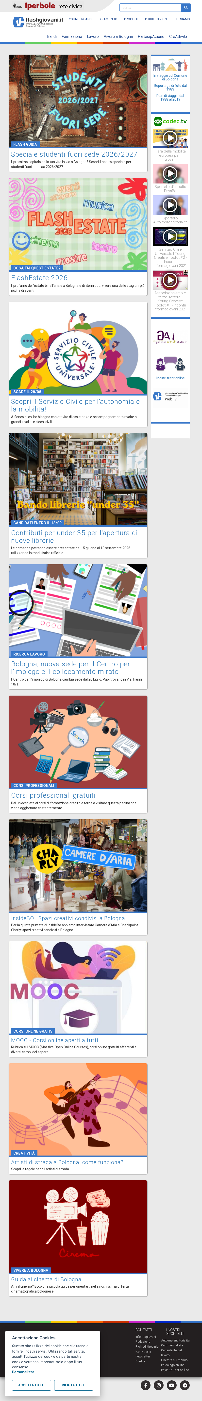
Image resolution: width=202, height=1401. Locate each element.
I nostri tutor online (170, 378)
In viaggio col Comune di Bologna (170, 77)
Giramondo (108, 19)
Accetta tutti (31, 1385)
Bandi (52, 36)
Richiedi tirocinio (146, 1346)
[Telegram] (185, 1385)
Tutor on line (180, 1370)
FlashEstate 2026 (39, 278)
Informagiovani (145, 1337)
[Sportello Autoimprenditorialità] (170, 205)
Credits (140, 1361)
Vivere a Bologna (118, 36)
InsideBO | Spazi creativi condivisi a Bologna (68, 918)
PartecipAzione (151, 36)
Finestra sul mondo (174, 1360)
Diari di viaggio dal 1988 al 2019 (170, 97)
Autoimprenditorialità (175, 1340)
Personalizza (23, 1372)
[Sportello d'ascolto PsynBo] (170, 173)
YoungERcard (80, 19)
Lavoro (93, 36)
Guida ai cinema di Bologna (46, 1279)
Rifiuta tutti (73, 1385)
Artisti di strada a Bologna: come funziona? (67, 1162)
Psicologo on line (173, 1365)
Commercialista (172, 1345)
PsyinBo (166, 1370)
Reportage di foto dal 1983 (170, 87)
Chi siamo (182, 19)
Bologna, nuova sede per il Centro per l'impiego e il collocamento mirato (70, 668)
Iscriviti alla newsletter (143, 1354)
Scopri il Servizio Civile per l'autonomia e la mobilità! (75, 405)
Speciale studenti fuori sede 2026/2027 (74, 154)
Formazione (72, 36)
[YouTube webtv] (172, 1385)
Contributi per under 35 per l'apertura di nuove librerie (74, 537)
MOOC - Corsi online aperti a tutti (54, 1040)
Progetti (131, 19)
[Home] (40, 19)
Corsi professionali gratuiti (53, 795)
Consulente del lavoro (171, 1353)
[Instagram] (159, 1385)
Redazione (142, 1341)
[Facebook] (146, 1385)
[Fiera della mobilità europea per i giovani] (170, 138)
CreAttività (178, 36)
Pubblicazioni (156, 19)
